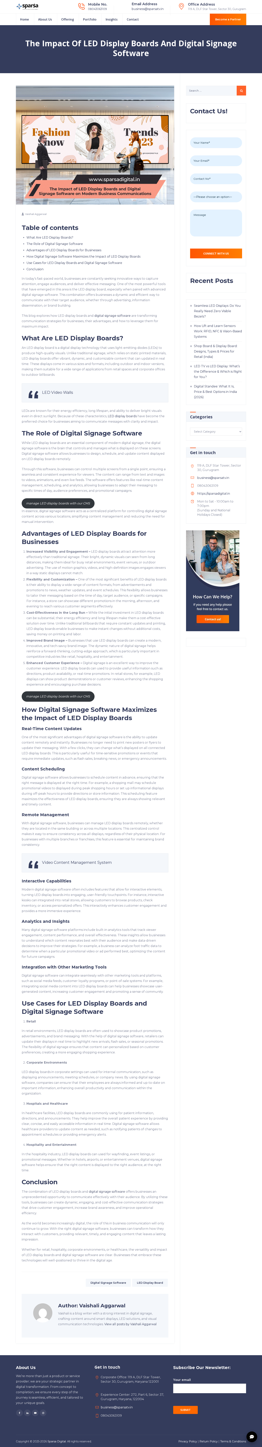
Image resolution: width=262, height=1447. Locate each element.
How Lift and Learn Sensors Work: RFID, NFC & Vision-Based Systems (218, 331)
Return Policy (208, 1441)
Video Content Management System (77, 862)
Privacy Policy (187, 1441)
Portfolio (89, 19)
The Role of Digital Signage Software (54, 244)
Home (24, 19)
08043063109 (97, 9)
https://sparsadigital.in (213, 493)
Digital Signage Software (108, 1282)
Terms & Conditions (233, 1441)
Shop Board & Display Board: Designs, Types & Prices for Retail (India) (215, 351)
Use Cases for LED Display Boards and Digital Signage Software (74, 263)
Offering (67, 19)
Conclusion (35, 269)
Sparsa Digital (57, 1441)
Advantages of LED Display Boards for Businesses (63, 250)
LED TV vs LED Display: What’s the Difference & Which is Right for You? (218, 371)
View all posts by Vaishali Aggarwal (130, 1324)
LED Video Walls (57, 392)
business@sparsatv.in (148, 9)
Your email (182, 1380)
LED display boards (122, 416)
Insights (112, 19)
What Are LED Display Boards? (49, 237)
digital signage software (112, 316)
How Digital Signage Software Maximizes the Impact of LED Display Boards (83, 256)
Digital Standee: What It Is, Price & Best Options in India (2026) (215, 392)
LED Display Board (150, 1282)
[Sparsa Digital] (27, 6)
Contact (133, 19)
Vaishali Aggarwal (36, 214)
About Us (45, 19)
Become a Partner (228, 19)
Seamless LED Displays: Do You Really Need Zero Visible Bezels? (217, 311)
